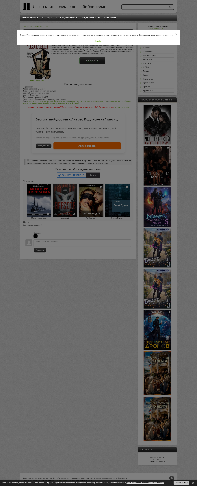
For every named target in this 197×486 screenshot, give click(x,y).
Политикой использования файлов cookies (145, 483)
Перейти (98, 41)
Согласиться (181, 483)
